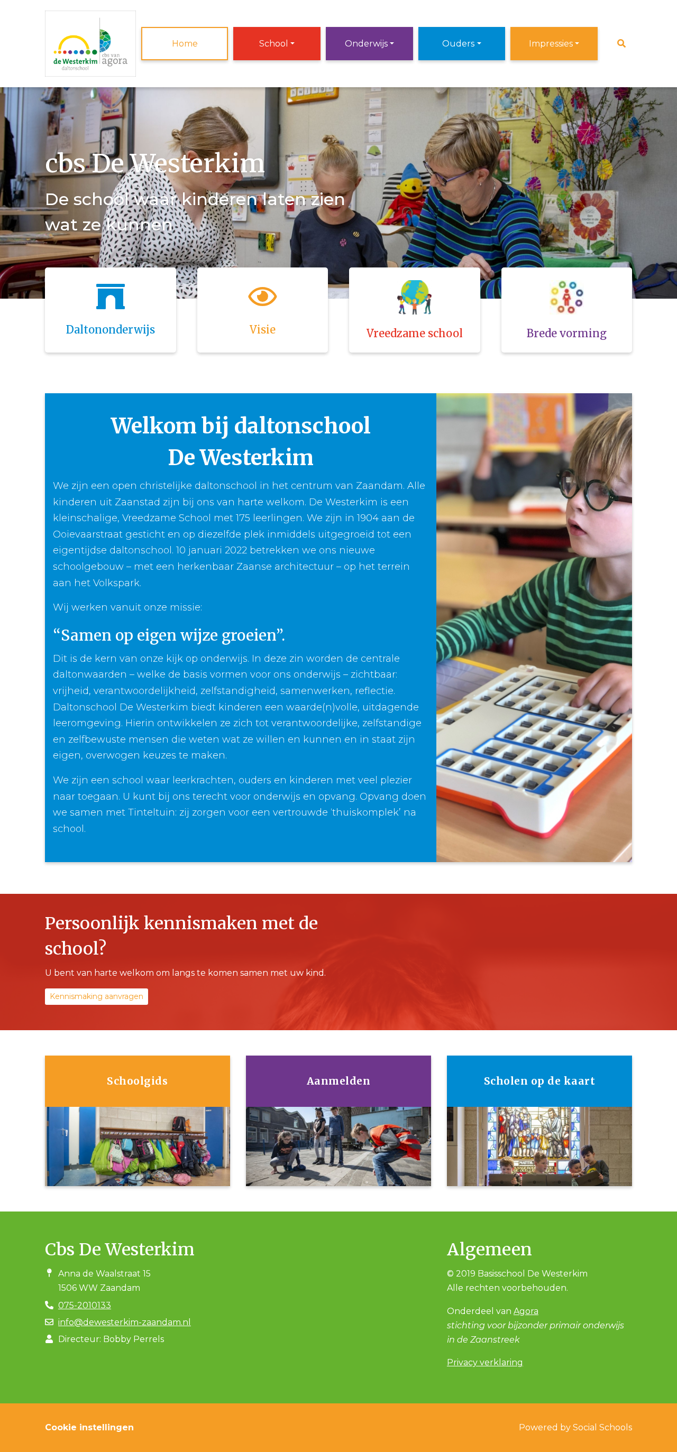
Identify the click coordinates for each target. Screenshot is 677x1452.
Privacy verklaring (485, 1362)
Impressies (551, 44)
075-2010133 (84, 1305)
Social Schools (602, 1427)
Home (185, 44)
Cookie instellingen (89, 1427)
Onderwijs (366, 44)
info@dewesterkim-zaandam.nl (124, 1322)
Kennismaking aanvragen (96, 996)
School (273, 44)
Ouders (458, 44)
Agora (526, 1311)
